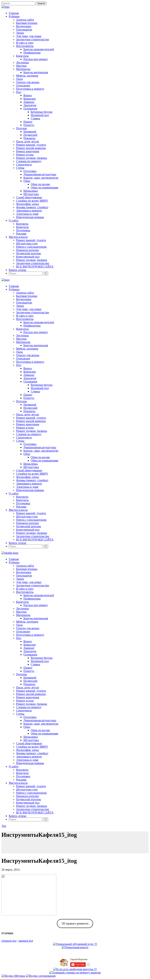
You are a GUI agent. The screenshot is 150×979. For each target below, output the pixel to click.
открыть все (8, 940)
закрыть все (25, 940)
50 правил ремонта (75, 923)
